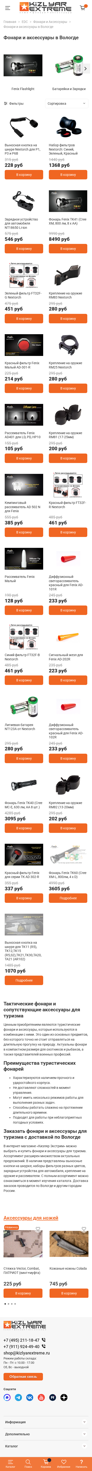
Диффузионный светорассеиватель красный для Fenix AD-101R (66, 583)
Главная (10, 22)
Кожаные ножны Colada (68, 1268)
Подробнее (68, 898)
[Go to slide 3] (29, 495)
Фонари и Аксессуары (50, 22)
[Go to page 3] (12, 1304)
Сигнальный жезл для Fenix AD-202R (66, 657)
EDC (25, 22)
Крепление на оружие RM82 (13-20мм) (65, 805)
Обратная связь (23, 1377)
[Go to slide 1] (23, 137)
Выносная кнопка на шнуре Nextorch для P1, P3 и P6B (22, 149)
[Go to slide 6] (35, 934)
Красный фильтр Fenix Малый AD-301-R (22, 365)
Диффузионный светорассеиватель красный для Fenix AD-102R (66, 731)
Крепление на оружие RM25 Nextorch (65, 365)
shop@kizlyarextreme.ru (27, 1352)
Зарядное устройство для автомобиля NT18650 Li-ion (21, 223)
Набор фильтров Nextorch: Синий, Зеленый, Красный (63, 149)
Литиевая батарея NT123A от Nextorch (20, 727)
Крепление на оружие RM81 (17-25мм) (65, 435)
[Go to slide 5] (29, 934)
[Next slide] (85, 69)
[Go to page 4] (15, 1304)
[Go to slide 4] (23, 934)
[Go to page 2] (8, 1304)
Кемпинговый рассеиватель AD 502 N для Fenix (22, 507)
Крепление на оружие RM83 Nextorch (65, 295)
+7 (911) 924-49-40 (21, 1346)
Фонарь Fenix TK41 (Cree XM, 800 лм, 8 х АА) (67, 221)
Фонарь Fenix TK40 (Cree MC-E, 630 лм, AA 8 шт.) (23, 805)
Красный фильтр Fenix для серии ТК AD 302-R (22, 875)
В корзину (24, 175)
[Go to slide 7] (40, 934)
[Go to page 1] (5, 1304)
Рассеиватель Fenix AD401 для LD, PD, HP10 (23, 435)
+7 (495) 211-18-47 (21, 1340)
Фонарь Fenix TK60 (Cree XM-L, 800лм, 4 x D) (67, 875)
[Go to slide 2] (70, 137)
